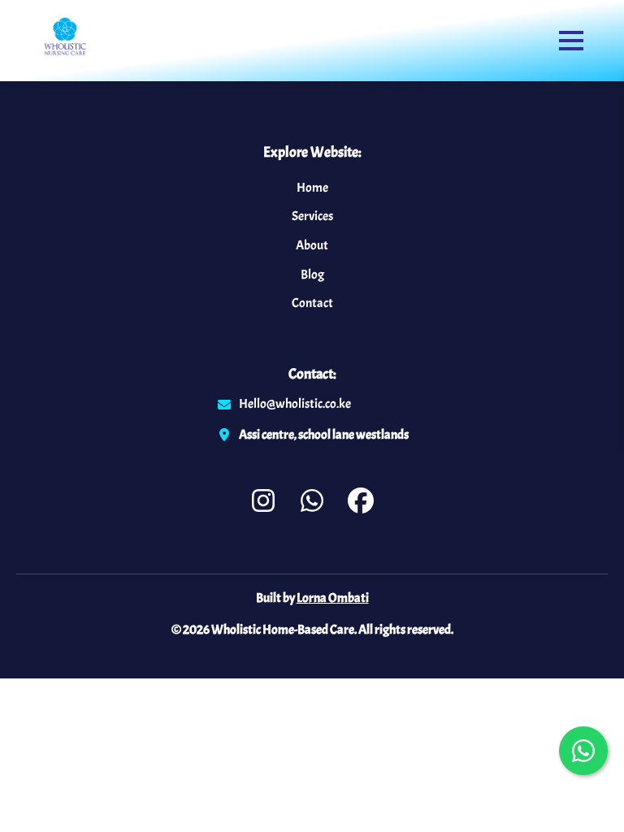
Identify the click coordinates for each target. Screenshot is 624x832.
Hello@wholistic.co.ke (295, 404)
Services (312, 216)
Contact (312, 303)
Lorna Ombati (333, 598)
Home (312, 188)
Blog (312, 274)
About (312, 245)
